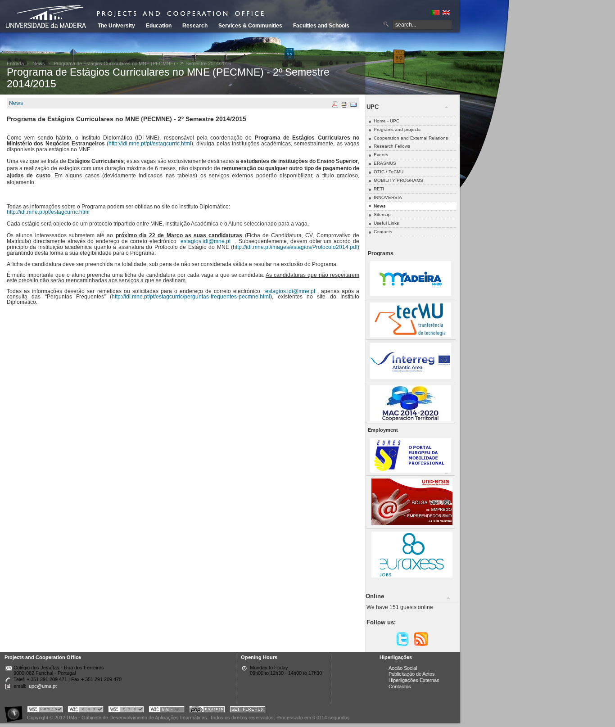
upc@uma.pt (43, 686)
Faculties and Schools (321, 26)
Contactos (400, 686)
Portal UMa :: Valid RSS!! (126, 710)
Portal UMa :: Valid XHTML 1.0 (45, 710)
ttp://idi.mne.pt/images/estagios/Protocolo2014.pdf (296, 247)
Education (159, 26)
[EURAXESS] (411, 575)
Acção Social (403, 668)
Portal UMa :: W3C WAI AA (167, 710)
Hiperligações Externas (414, 680)
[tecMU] (410, 335)
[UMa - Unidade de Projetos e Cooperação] (49, 18)
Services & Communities (250, 26)
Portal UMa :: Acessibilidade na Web (16, 710)
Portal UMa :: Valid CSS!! (86, 710)
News (38, 63)
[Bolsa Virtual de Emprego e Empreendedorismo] (411, 523)
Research (195, 26)
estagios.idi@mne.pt (206, 241)
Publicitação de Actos (412, 674)
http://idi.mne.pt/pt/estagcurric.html (150, 143)
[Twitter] (402, 644)
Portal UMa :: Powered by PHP (207, 710)
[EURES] (410, 471)
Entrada (15, 63)
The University (116, 26)
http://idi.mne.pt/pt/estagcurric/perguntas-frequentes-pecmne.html (191, 296)
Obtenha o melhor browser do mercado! (248, 710)
